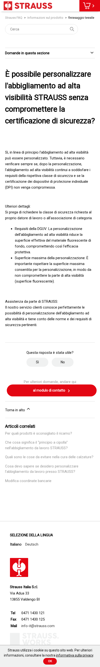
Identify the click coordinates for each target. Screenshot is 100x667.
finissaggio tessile (81, 17)
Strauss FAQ (14, 17)
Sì (37, 362)
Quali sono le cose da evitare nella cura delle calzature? (49, 457)
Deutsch (31, 544)
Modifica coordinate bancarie (28, 481)
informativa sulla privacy (74, 655)
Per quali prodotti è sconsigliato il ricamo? (38, 433)
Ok (50, 661)
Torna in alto (15, 410)
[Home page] (28, 5)
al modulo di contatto (49, 390)
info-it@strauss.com (38, 626)
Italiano (16, 544)
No (63, 362)
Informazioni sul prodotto (45, 17)
